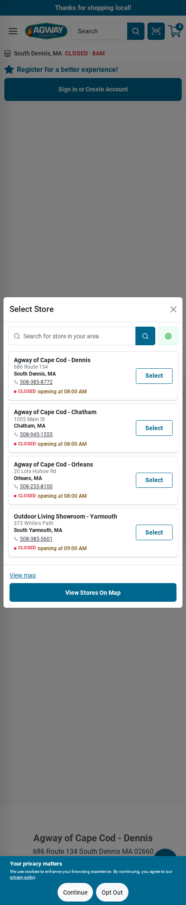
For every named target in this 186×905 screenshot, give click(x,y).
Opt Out (112, 892)
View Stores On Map (93, 592)
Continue (75, 892)
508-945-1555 (36, 434)
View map (23, 575)
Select (154, 375)
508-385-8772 (36, 382)
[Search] (145, 336)
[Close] (173, 309)
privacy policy (22, 877)
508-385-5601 (36, 539)
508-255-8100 (36, 486)
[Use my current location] (168, 336)
